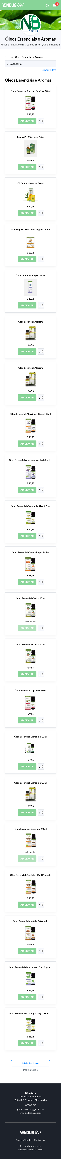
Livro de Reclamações (30, 1112)
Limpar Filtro (49, 69)
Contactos (39, 1140)
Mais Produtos (30, 1063)
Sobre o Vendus (24, 1140)
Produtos (9, 57)
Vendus (37, 1146)
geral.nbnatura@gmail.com (30, 1109)
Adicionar (27, 120)
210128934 (30, 1104)
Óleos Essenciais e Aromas (29, 57)
